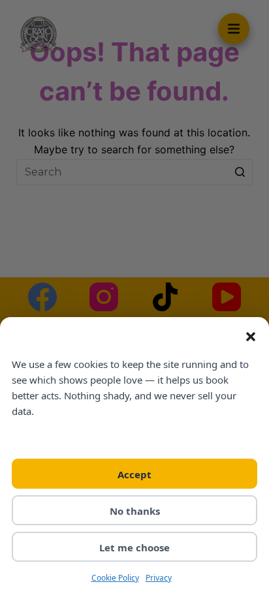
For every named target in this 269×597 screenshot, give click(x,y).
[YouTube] (226, 297)
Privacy (159, 577)
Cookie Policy (115, 577)
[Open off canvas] (233, 28)
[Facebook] (42, 297)
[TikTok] (165, 297)
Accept (134, 474)
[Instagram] (103, 297)
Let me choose (134, 547)
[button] (250, 336)
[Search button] (240, 172)
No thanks (135, 510)
